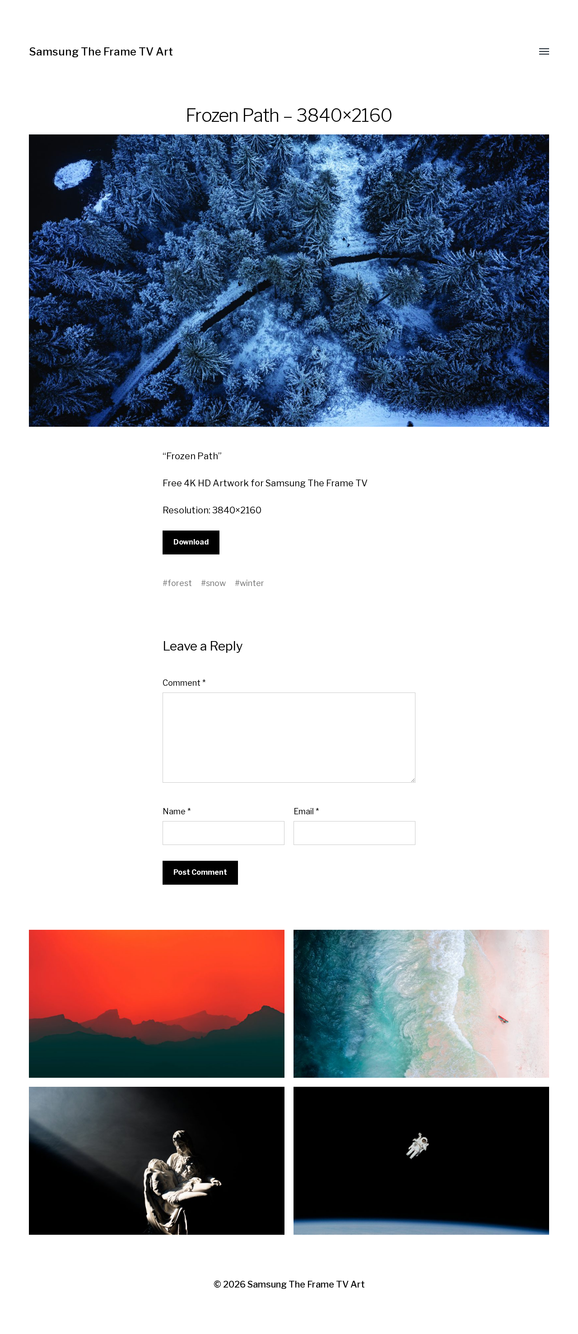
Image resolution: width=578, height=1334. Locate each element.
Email (306, 811)
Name (177, 811)
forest (180, 583)
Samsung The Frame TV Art (101, 51)
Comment (184, 683)
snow (216, 583)
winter (252, 583)
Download (191, 542)
